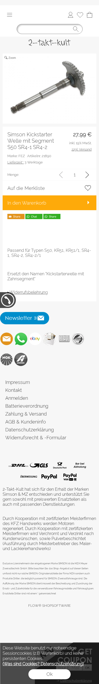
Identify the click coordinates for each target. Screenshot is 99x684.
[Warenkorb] (89, 14)
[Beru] (63, 338)
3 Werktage (25, 162)
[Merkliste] (80, 14)
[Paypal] (49, 477)
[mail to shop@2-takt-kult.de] (6, 338)
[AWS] (77, 338)
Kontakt (13, 390)
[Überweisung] (29, 477)
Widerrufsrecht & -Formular (35, 437)
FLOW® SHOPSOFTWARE (49, 606)
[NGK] (6, 359)
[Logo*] (49, 39)
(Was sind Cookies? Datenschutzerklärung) (43, 663)
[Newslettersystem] (49, 338)
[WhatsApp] (20, 338)
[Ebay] (35, 338)
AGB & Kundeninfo (25, 422)
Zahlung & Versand (26, 414)
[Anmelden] (70, 14)
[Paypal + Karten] (70, 477)
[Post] (59, 465)
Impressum (17, 382)
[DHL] (18, 465)
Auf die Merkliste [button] (26, 188)
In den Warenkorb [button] (26, 203)
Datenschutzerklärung (29, 429)
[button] (9, 14)
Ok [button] (49, 674)
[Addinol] (20, 359)
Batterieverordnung (26, 406)
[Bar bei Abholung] (80, 465)
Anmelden (16, 398)
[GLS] (39, 465)
